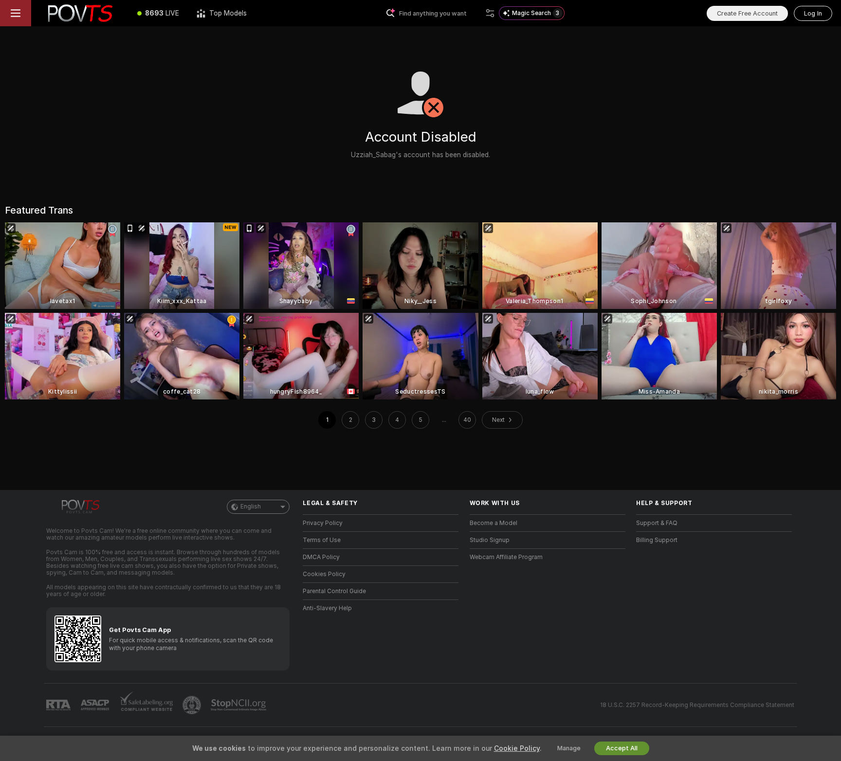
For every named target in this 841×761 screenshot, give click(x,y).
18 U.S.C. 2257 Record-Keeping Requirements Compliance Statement (697, 705)
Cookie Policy (517, 748)
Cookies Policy (324, 574)
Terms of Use (322, 540)
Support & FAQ (656, 523)
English (250, 506)
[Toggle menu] (15, 13)
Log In (813, 13)
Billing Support (656, 540)
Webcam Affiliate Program (506, 557)
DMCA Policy (321, 557)
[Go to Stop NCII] (239, 705)
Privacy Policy (323, 523)
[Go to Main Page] (79, 13)
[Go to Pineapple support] (193, 705)
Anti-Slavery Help (327, 608)
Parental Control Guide (334, 591)
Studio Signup (490, 540)
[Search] (490, 13)
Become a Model (493, 523)
